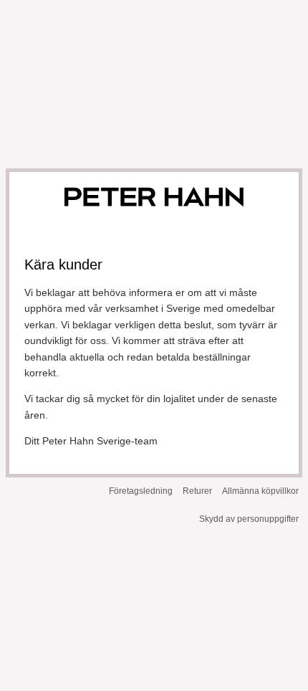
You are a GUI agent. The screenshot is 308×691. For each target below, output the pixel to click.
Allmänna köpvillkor (260, 491)
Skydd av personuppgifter (249, 519)
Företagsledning (141, 491)
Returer (197, 491)
